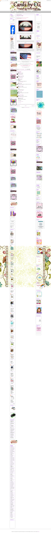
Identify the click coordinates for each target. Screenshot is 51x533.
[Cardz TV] (39, 313)
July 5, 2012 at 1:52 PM (20, 101)
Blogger (38, 531)
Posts (38, 37)
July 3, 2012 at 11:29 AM (20, 90)
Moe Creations (12, 246)
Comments (38, 38)
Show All (14, 403)
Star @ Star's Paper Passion (12, 437)
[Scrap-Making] (40, 288)
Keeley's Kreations (12, 253)
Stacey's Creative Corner (12, 232)
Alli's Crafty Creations (12, 373)
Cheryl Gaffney (12, 41)
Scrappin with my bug (12, 314)
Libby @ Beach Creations (12, 430)
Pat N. (19, 83)
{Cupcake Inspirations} (12, 269)
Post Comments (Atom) (27, 107)
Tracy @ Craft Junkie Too (12, 436)
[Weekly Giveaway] (38, 123)
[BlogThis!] (27, 69)
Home (25, 105)
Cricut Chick (12, 335)
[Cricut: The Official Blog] (38, 187)
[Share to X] (28, 69)
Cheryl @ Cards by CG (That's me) (12, 424)
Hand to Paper (12, 365)
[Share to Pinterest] (29, 69)
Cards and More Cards (12, 277)
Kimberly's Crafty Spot (12, 396)
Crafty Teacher (20, 95)
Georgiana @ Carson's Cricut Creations (12, 421)
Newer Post (18, 105)
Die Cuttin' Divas (31, 64)
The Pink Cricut (12, 361)
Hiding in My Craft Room (12, 291)
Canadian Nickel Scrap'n (12, 342)
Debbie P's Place (12, 262)
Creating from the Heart (12, 354)
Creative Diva (20, 86)
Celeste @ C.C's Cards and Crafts (12, 429)
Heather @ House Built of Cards (12, 432)
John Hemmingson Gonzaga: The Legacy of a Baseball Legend (12, 310)
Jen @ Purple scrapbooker (11, 425)
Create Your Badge (12, 34)
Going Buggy (12, 301)
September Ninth (12, 321)
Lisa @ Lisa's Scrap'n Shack (12, 434)
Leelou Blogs (12, 308)
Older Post (33, 105)
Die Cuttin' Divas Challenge (25, 17)
